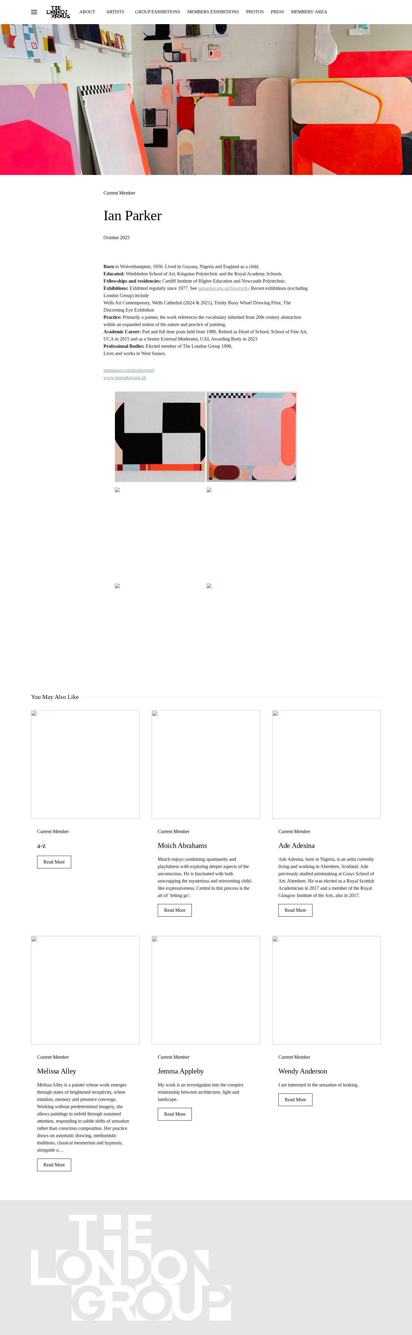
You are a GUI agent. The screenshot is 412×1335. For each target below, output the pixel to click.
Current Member (119, 192)
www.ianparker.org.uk (124, 377)
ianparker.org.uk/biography (224, 288)
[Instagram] (369, 1217)
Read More (54, 861)
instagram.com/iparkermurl (128, 370)
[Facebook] (360, 1217)
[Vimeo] (378, 1217)
